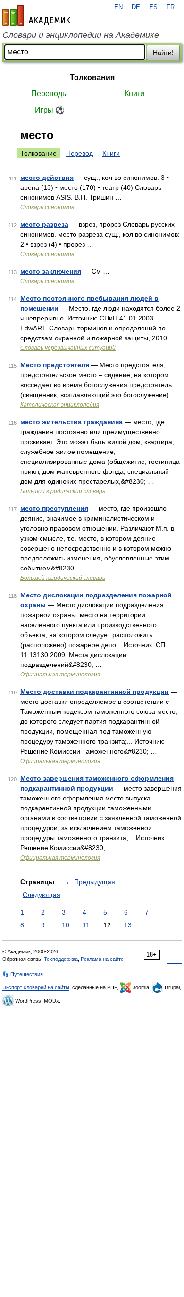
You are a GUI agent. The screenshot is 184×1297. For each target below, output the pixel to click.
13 (128, 925)
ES (153, 7)
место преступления (54, 508)
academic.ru (36, 15)
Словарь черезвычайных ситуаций (68, 348)
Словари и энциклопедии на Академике (80, 35)
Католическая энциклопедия (59, 404)
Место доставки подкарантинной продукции (94, 691)
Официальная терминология (60, 674)
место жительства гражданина (71, 422)
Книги (134, 93)
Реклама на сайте (102, 959)
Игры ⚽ (50, 110)
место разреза (44, 224)
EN (118, 7)
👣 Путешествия (22, 974)
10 (65, 925)
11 (86, 925)
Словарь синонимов (47, 207)
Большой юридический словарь (62, 491)
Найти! (163, 52)
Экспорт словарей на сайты (35, 987)
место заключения (50, 271)
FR (171, 7)
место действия (47, 177)
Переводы (49, 93)
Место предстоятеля (54, 365)
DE (136, 7)
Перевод (79, 153)
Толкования (92, 77)
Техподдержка (61, 959)
